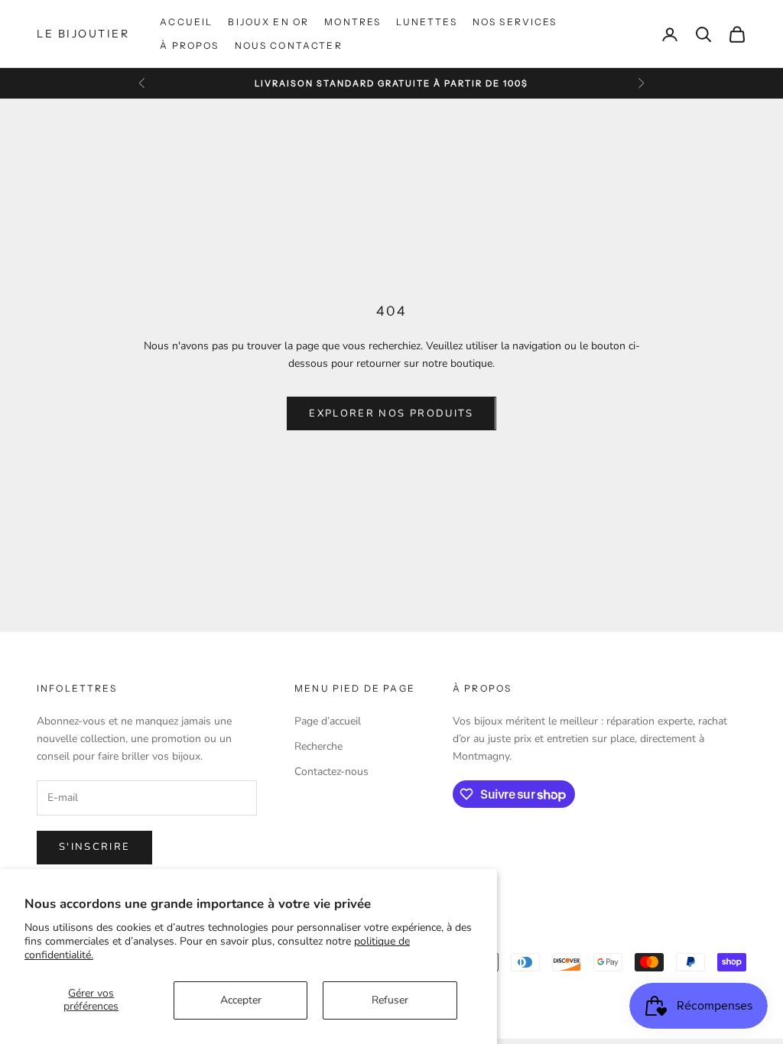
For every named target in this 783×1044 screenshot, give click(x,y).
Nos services (515, 22)
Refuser (390, 1000)
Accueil (186, 22)
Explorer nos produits (391, 413)
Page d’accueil (327, 721)
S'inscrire (94, 847)
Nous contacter (289, 45)
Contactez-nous (331, 771)
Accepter (241, 1000)
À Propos (189, 45)
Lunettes (426, 22)
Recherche (318, 746)
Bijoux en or (268, 22)
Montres (352, 22)
